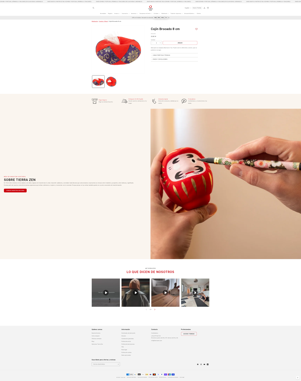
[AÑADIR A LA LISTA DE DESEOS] (196, 29)
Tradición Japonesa (175, 13)
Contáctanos (154, 333)
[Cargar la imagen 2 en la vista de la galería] (111, 81)
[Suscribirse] (118, 364)
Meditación (164, 13)
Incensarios (125, 13)
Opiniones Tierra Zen (97, 344)
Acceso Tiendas (197, 8)
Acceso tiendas (188, 334)
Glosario (123, 336)
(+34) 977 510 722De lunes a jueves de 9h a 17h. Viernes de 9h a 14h (164, 337)
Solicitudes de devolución (128, 333)
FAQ (122, 347)
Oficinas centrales (97, 338)
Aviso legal (182, 377)
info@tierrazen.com (156, 340)
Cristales (156, 13)
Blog (93, 341)
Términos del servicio (153, 377)
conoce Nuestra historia (15, 190)
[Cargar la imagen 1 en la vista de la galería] (98, 81)
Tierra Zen (123, 377)
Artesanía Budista (189, 13)
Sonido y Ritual (103, 21)
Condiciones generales (127, 338)
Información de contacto (173, 377)
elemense (133, 13)
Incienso (116, 13)
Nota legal (124, 349)
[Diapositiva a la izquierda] (146, 309)
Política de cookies (126, 352)
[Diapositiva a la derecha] (154, 309)
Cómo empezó (96, 336)
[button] (93, 8)
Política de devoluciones (128, 344)
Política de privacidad (142, 377)
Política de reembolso (131, 377)
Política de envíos (126, 341)
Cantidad (153, 39)
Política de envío (162, 377)
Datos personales (126, 355)
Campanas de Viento (145, 13)
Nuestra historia (96, 333)
